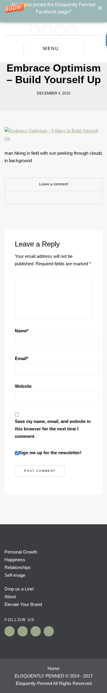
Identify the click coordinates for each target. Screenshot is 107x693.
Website (23, 386)
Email (21, 358)
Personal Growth (20, 551)
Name (22, 330)
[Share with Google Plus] (58, 197)
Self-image (14, 575)
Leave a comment (53, 184)
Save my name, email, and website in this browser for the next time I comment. (53, 429)
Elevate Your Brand (23, 604)
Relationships (17, 567)
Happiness (14, 559)
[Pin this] (66, 197)
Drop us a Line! (19, 588)
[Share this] (40, 197)
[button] (53, 11)
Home (53, 668)
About (10, 596)
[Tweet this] (49, 197)
